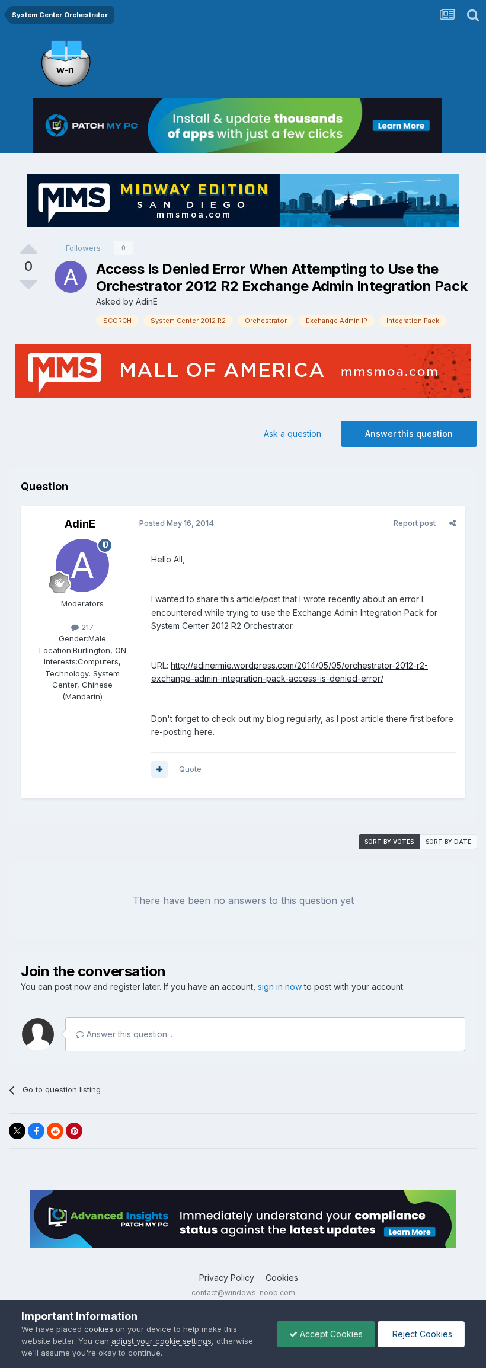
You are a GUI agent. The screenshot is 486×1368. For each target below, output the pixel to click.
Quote (190, 769)
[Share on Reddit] (55, 1131)
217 (86, 627)
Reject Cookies (421, 1334)
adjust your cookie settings (161, 1340)
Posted (176, 523)
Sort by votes (389, 841)
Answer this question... (128, 1034)
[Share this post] (452, 523)
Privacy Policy (226, 1278)
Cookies (282, 1278)
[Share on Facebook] (36, 1131)
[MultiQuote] (159, 769)
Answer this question (409, 434)
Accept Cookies (330, 1334)
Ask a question (292, 434)
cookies (98, 1329)
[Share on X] (17, 1131)
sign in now (280, 987)
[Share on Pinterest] (74, 1131)
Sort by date (448, 841)
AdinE (147, 301)
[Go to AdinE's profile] (71, 277)
